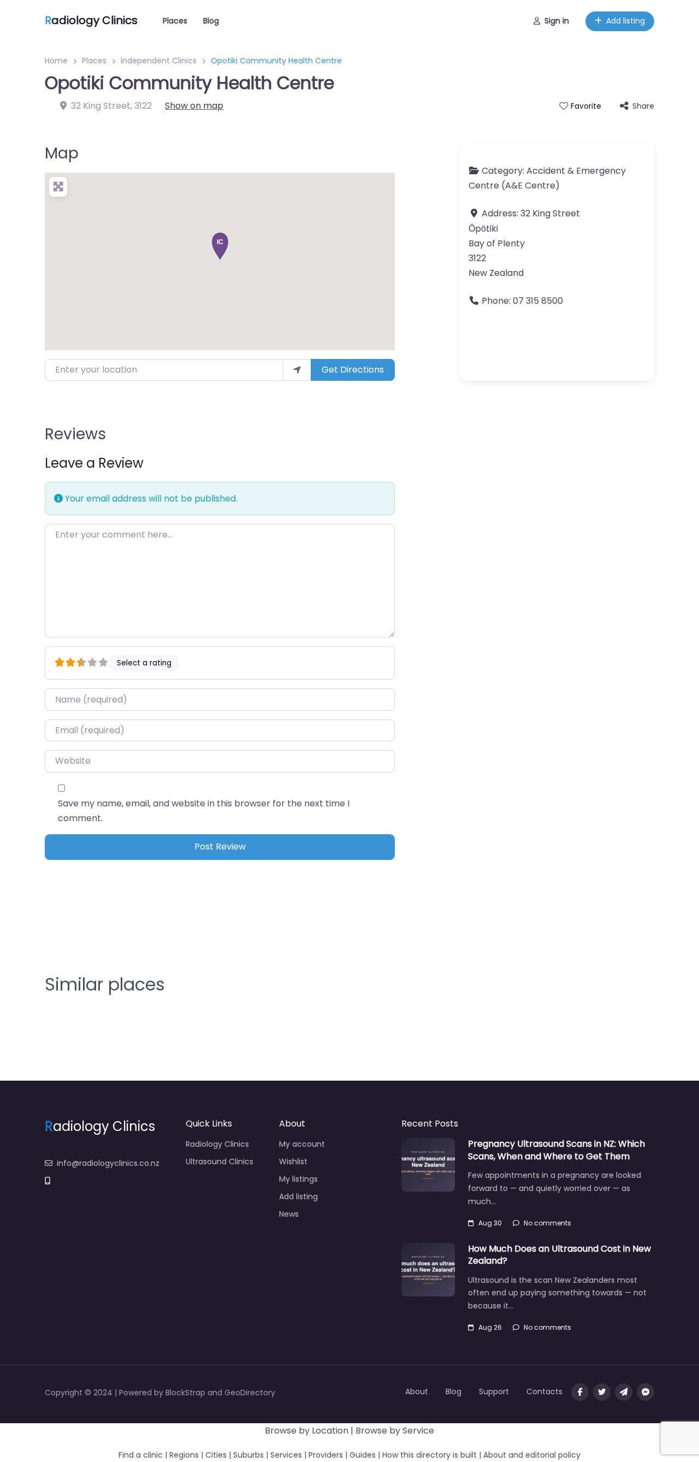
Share (643, 106)
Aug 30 (490, 1223)
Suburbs (248, 1454)
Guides (363, 1454)
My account (302, 1144)
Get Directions (353, 369)
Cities (216, 1454)
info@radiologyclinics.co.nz (108, 1163)
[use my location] (297, 370)
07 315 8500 (538, 300)
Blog (211, 20)
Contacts (544, 1391)
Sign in (556, 20)
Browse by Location (306, 1430)
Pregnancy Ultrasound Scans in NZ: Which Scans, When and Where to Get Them (556, 1149)
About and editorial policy (531, 1454)
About (416, 1391)
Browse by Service (395, 1430)
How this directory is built (429, 1454)
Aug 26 (490, 1327)
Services (286, 1454)
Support (494, 1391)
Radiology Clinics (217, 1144)
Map (62, 153)
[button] (220, 246)
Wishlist (293, 1161)
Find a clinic (141, 1454)
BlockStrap (186, 1392)
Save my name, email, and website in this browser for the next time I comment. (204, 810)
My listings (298, 1179)
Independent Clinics (159, 60)
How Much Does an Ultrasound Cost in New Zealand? (559, 1254)
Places (175, 20)
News (289, 1213)
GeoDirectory (249, 1392)
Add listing (625, 20)
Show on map (194, 105)
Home (56, 60)
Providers (326, 1454)
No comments (547, 1223)
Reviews (75, 434)
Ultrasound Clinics (219, 1161)
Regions (184, 1454)
